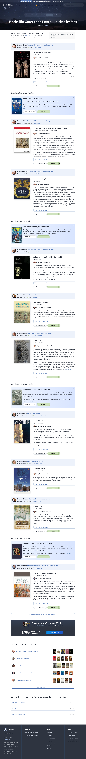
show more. (26, 108)
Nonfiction (24, 5)
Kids (30, 5)
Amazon (53, 86)
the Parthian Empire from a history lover (39, 295)
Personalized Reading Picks (54, 5)
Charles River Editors (40, 342)
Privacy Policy (72, 735)
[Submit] (64, 4)
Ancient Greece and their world (24, 673)
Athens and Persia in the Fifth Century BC (47, 257)
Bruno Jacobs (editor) (40, 130)
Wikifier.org (7, 739)
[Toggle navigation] (9, 8)
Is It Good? (42, 15)
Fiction (18, 5)
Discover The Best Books (31, 732)
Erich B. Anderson (39, 508)
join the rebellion (69, 35)
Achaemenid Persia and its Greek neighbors (40, 45)
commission (70, 34)
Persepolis (37, 341)
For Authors (50, 735)
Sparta (14, 708)
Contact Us (50, 741)
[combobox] (73, 5)
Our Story (49, 732)
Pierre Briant (38, 54)
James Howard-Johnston (40, 575)
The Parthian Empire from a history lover (26, 665)
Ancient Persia (38, 421)
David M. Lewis (44, 25)
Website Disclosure (73, 741)
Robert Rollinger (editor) (51, 130)
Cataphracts (37, 506)
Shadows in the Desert (41, 302)
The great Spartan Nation (22, 658)
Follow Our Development (31, 735)
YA (33, 5)
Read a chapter (41, 86)
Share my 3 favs (55, 632)
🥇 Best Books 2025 (41, 5)
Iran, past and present (33, 413)
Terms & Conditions (73, 738)
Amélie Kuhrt (38, 181)
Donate (49, 748)
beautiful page (41, 625)
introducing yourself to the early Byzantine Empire (42, 565)
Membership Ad (71, 97)
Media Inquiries (51, 738)
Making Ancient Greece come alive (24, 680)
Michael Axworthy (39, 470)
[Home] (8, 5)
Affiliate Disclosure (73, 732)
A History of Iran (39, 468)
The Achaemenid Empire (18, 702)
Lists (57, 15)
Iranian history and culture (35, 461)
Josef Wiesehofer (39, 423)
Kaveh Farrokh (38, 304)
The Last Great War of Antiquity (44, 573)
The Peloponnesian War (18, 714)
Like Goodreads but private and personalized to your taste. (48, 1)
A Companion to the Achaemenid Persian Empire (50, 128)
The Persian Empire (40, 179)
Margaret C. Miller (39, 259)
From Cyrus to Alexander (42, 52)
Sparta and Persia (31, 15)
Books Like (49, 15)
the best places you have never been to (39, 333)
